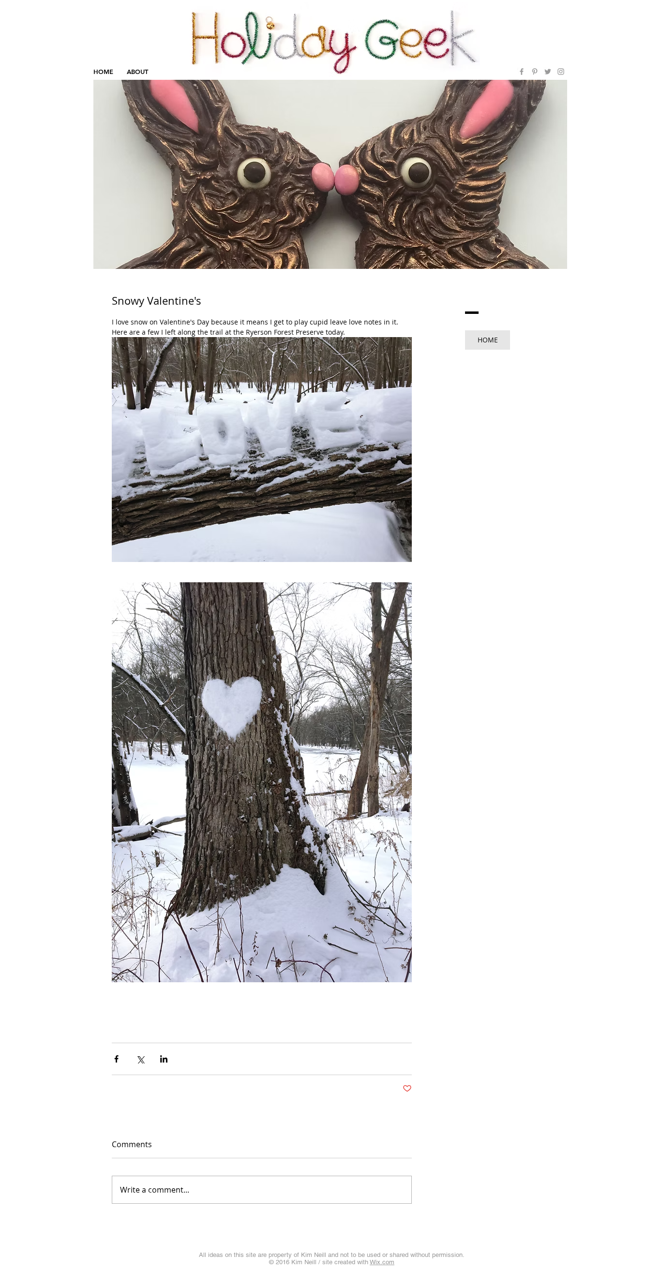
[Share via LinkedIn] (163, 1058)
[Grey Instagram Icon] (560, 71)
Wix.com (382, 1262)
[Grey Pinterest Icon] (534, 71)
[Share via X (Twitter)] (140, 1058)
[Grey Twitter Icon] (547, 71)
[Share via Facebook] (116, 1058)
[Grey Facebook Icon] (521, 71)
